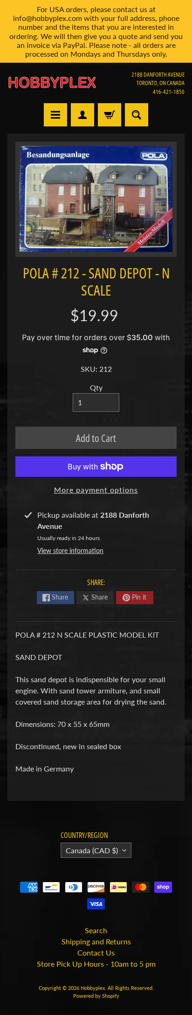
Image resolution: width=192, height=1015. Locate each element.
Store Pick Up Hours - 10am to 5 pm (96, 963)
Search (96, 930)
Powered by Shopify (96, 996)
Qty (96, 387)
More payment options (96, 489)
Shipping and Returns (96, 941)
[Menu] (55, 114)
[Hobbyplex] (51, 83)
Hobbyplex (93, 988)
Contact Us (96, 952)
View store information (70, 550)
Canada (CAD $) (92, 850)
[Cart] (109, 114)
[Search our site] (136, 114)
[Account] (82, 114)
